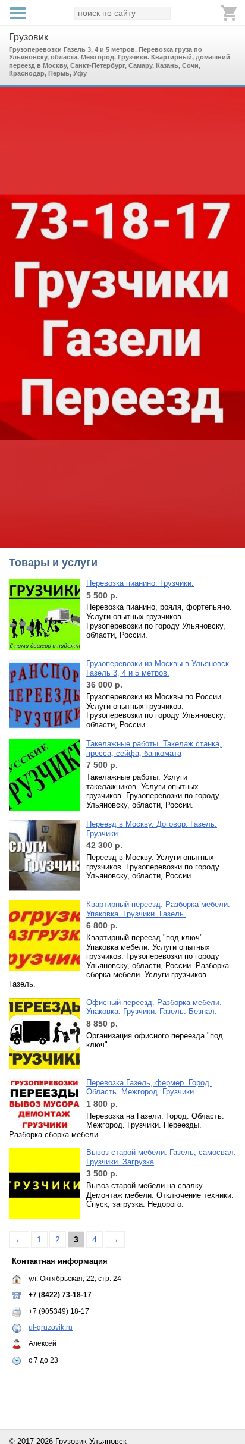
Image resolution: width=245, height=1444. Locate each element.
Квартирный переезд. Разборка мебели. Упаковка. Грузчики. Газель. (158, 909)
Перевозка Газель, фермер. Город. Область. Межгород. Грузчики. (149, 1087)
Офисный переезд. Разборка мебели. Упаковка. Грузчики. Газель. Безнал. (154, 1007)
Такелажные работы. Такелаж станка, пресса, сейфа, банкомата (154, 748)
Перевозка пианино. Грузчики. (140, 583)
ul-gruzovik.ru (51, 1327)
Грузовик (28, 37)
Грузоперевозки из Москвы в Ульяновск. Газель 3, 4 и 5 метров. (158, 668)
